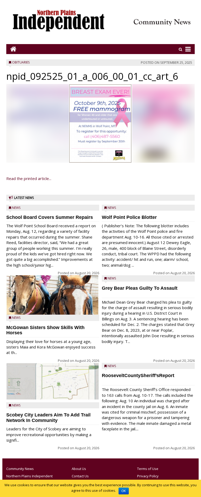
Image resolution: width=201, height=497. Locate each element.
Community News (20, 468)
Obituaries (21, 62)
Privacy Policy (148, 476)
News (16, 207)
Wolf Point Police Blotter (129, 217)
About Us (79, 468)
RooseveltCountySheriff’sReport (138, 375)
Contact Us (80, 476)
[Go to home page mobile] (11, 49)
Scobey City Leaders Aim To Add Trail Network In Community (48, 417)
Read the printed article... (28, 178)
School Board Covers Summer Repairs (49, 217)
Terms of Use (147, 468)
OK (123, 491)
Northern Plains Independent (29, 476)
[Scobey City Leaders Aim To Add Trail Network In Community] (52, 381)
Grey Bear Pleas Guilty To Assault (139, 288)
